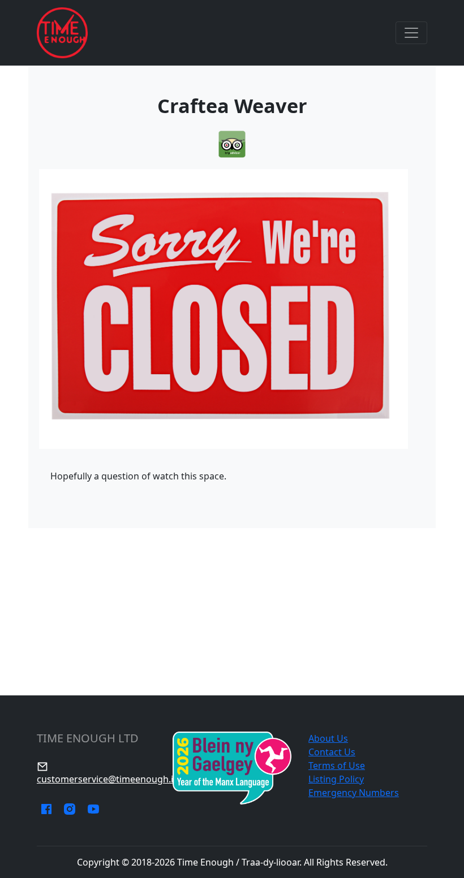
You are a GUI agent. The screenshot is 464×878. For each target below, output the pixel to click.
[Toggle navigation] (411, 32)
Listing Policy (336, 779)
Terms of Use (336, 765)
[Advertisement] (232, 612)
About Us (328, 738)
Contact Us (331, 752)
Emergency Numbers (353, 792)
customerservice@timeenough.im (109, 779)
